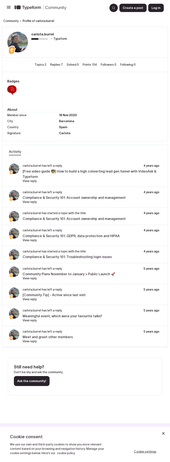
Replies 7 (56, 64)
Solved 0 (73, 64)
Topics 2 (41, 64)
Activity (15, 151)
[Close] (163, 433)
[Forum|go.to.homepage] (59, 8)
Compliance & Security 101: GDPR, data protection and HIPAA (71, 236)
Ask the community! (31, 381)
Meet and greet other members (48, 337)
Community (11, 21)
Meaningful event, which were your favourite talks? (62, 316)
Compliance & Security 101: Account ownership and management (74, 197)
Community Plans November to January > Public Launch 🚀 (69, 274)
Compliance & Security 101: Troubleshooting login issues (67, 257)
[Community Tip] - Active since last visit (54, 295)
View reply (30, 181)
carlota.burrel (42, 34)
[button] (8, 8)
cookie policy (66, 453)
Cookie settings (145, 451)
